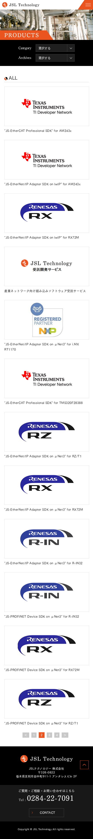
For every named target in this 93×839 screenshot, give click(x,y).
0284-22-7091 (50, 798)
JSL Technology (46, 758)
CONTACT (47, 812)
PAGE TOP (84, 764)
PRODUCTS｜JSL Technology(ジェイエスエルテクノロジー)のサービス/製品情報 (20, 4)
